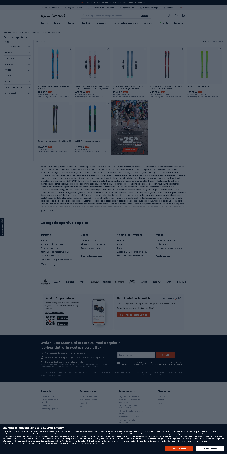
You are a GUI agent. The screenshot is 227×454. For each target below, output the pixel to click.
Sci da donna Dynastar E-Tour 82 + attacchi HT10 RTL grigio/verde (128, 87)
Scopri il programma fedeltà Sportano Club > (135, 308)
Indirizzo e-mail (126, 355)
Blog (81, 406)
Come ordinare (47, 396)
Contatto (171, 8)
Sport (15, 32)
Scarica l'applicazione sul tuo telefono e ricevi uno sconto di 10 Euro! (115, 2)
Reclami (83, 403)
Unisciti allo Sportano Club (133, 315)
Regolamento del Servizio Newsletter (85, 366)
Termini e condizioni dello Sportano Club (130, 406)
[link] (169, 16)
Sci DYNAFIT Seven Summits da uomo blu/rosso (53, 87)
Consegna (45, 405)
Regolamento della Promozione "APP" (127, 421)
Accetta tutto (178, 448)
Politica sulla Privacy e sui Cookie (51, 375)
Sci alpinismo (37, 32)
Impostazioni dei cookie (129, 417)
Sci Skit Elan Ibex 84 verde (198, 86)
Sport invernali (25, 32)
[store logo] (53, 16)
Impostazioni (210, 448)
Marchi (147, 23)
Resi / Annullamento (88, 400)
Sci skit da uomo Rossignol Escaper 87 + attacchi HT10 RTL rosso (166, 87)
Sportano (7, 32)
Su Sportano (162, 396)
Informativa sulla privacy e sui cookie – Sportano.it (86, 443)
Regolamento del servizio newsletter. (171, 364)
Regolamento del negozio (130, 396)
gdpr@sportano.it (11, 443)
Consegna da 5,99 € (51, 8)
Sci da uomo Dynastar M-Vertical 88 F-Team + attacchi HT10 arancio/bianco (92, 87)
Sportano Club (128, 8)
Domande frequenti (88, 396)
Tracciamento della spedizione (49, 401)
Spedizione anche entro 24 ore (102, 8)
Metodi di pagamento (50, 409)
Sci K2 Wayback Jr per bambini (88, 141)
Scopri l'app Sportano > (54, 313)
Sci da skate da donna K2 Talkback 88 (54, 141)
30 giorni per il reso (75, 8)
